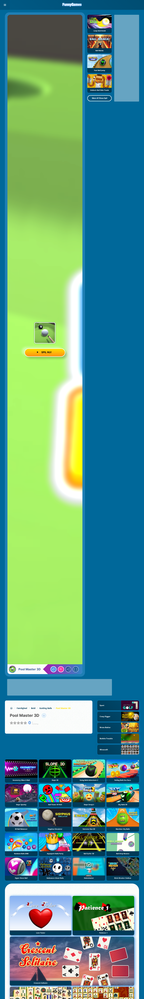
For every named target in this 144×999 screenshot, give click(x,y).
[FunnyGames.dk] (11, 708)
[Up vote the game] (53, 669)
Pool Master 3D (63, 708)
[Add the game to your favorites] (44, 715)
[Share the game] (68, 669)
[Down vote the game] (61, 669)
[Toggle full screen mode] (76, 669)
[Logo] (72, 5)
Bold (33, 708)
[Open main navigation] (5, 5)
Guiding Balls (45, 708)
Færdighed (22, 708)
